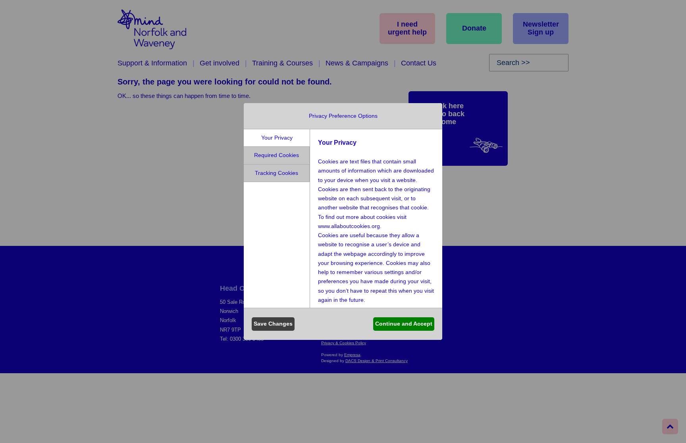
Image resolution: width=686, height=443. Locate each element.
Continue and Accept (403, 323)
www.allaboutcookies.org (349, 226)
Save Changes (273, 323)
